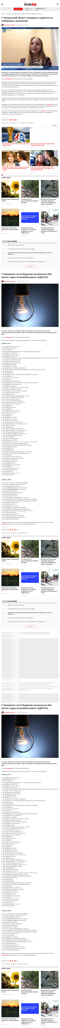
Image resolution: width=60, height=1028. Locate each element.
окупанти (31, 123)
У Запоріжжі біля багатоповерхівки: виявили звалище (29, 200)
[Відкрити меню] (2, 4)
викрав (49, 104)
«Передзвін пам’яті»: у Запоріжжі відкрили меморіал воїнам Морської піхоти (49, 230)
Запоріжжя (4, 123)
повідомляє (9, 79)
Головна (3, 13)
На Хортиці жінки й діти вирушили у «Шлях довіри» (10, 228)
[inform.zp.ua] (30, 4)
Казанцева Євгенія (9, 25)
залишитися (5, 524)
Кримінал (8, 13)
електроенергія (6, 533)
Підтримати (18, 9)
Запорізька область (13, 123)
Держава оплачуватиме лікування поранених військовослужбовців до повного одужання (48, 201)
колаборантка (23, 123)
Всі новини (30, 266)
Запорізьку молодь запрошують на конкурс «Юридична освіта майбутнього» (28, 230)
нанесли (43, 111)
